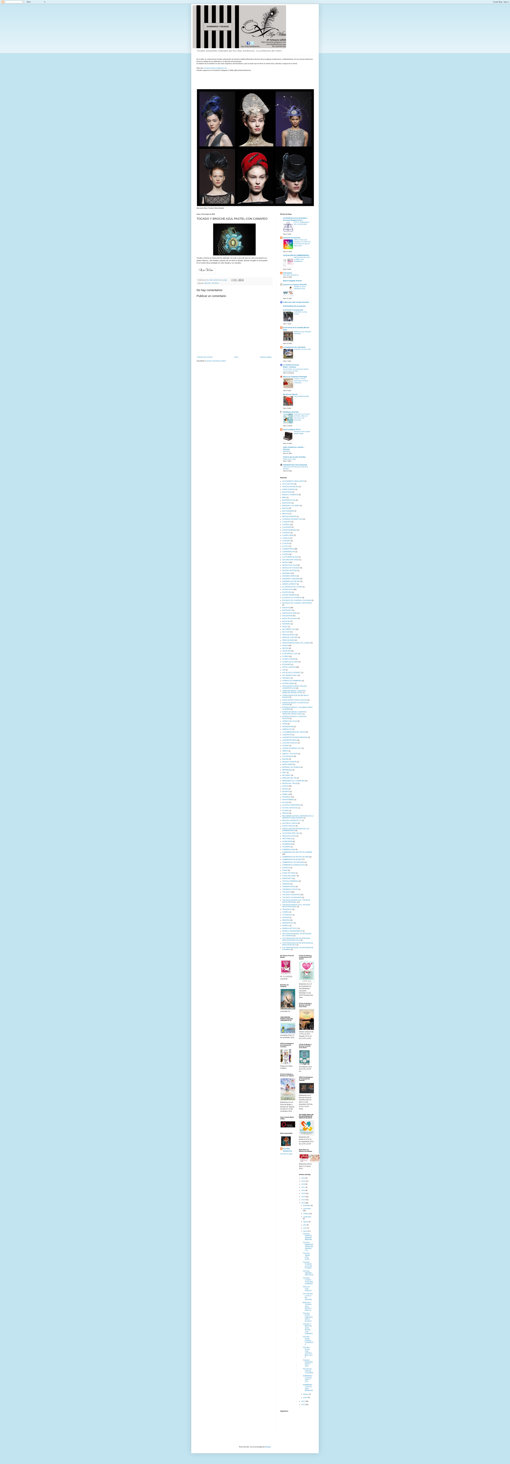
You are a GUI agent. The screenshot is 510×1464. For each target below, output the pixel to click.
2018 (303, 1184)
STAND (285, 870)
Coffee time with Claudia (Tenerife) (296, 302)
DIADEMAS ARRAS (289, 576)
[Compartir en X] (237, 280)
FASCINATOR (287, 616)
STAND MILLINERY (289, 876)
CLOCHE (285, 543)
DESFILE (285, 562)
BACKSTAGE (287, 492)
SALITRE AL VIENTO (289, 823)
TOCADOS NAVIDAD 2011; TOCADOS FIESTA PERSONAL (296, 901)
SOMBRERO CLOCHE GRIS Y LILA (307, 1378)
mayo (305, 1231)
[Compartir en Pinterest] (242, 280)
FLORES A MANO (288, 659)
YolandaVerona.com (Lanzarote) (295, 465)
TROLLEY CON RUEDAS (307, 1289)
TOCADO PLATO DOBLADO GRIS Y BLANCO (308, 1317)
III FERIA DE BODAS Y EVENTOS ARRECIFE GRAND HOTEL (294, 713)
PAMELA (285, 794)
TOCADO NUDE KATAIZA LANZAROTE (308, 1340)
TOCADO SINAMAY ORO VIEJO (308, 1273)
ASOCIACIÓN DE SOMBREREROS (296, 255)
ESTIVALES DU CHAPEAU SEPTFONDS (297, 603)
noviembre (307, 1209)
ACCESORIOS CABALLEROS (293, 481)
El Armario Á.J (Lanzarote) (293, 310)
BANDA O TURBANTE (290, 495)
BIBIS (284, 497)
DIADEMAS (286, 573)
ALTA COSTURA (288, 484)
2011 (303, 1401)
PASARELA (286, 797)
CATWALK (286, 525)
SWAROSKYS (287, 878)
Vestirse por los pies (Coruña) (294, 457)
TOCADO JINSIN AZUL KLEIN (306, 1256)
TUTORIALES (287, 915)
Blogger (268, 1447)
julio (305, 1225)
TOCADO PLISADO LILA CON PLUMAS (307, 1265)
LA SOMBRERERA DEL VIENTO (294, 732)
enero (305, 1397)
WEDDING (286, 920)
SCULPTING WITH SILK (291, 833)
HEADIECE (286, 678)
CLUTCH (285, 546)
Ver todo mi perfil (286, 1154)
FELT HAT (285, 632)
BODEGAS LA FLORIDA (291, 506)
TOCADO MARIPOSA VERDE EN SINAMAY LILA (308, 1246)
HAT (283, 670)
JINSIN (284, 724)
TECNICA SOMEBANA (290, 881)
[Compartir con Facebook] (240, 280)
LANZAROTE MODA (289, 740)
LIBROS (285, 751)
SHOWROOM (287, 844)
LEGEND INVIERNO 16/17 (291, 748)
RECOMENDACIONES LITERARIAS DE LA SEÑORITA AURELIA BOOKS (297, 817)
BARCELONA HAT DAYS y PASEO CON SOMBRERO (302, 259)
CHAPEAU (286, 533)
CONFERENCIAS (288, 552)
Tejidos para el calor (289, 459)
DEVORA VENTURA (289, 570)
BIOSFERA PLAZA (289, 500)
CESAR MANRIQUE (289, 530)
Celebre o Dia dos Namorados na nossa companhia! (301, 380)
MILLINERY (286, 775)
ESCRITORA (287, 592)
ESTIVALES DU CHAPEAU (292, 598)
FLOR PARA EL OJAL (290, 654)
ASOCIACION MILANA (290, 487)
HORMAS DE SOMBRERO (292, 681)
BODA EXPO (286, 503)
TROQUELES (287, 909)
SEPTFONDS (287, 839)
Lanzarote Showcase (290, 743)
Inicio (236, 357)
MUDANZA (286, 451)
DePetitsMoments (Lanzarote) (294, 306)
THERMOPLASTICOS (290, 889)
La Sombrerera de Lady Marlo (294, 347)
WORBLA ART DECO (290, 928)
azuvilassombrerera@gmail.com (215, 68)
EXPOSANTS (287, 610)
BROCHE (207, 283)
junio (305, 1228)
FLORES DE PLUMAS (290, 662)
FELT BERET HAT (288, 629)
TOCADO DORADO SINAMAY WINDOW (307, 1236)
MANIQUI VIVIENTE (289, 762)
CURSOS (285, 554)
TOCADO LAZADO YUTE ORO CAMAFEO (308, 1281)
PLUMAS (285, 810)
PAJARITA (286, 791)
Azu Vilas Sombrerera (287, 1150)
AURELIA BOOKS (288, 489)
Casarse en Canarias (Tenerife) (295, 285)
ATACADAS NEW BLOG (291, 275)
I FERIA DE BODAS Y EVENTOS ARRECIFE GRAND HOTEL (294, 692)
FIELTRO (285, 648)
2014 (303, 1197)
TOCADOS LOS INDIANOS (292, 897)
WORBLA (285, 926)
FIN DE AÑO (286, 651)
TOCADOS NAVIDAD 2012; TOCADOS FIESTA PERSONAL (296, 906)
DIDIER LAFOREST (289, 584)
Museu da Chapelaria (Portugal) (295, 377)
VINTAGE (285, 917)
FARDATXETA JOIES (289, 613)
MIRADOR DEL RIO (289, 778)
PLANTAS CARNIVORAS (291, 805)
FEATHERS (286, 624)
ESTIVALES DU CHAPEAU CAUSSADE (296, 600)
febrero (306, 1394)
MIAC (284, 772)
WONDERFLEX (288, 923)
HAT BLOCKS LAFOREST (291, 673)
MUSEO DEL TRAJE (289, 783)
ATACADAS (287, 273)
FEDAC (285, 627)
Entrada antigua (266, 357)
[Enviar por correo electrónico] (232, 280)
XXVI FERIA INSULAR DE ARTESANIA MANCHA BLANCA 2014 (296, 939)
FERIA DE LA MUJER (290, 637)
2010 (303, 1404)
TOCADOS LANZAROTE (291, 895)
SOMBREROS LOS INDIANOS (293, 862)
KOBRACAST (287, 729)
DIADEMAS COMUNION (291, 579)
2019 (303, 1181)
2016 (303, 1190)
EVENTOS (286, 608)
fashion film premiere (289, 618)
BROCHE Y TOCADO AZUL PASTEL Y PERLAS (307, 1306)
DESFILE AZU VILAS (289, 565)
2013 (303, 1200)
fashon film (286, 621)
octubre (306, 1214)
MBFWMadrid (287, 770)
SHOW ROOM (287, 841)
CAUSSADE (286, 527)
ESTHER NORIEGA (289, 595)
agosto (306, 1222)
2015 (303, 1193)
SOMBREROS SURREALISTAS (293, 865)
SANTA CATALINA (288, 826)
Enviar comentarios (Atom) (216, 361)
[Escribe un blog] (235, 280)
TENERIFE (286, 884)
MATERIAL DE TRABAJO (291, 767)
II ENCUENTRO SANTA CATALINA (294, 700)
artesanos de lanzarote (291, 238)
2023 (303, 1178)
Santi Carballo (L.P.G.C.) (292, 429)
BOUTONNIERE (288, 511)
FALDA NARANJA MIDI (301, 396)
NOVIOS (285, 789)
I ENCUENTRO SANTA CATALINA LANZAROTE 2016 (294, 687)
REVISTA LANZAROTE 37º (291, 820)
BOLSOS (285, 508)
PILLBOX (285, 802)
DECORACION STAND (290, 560)
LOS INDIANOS (288, 756)
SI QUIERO (286, 847)
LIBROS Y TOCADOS (290, 754)
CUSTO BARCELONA (290, 557)
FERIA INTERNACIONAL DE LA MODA (296, 643)
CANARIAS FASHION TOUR (292, 519)
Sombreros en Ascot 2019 (302, 349)
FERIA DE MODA (288, 640)
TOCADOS (215, 283)
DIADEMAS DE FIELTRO (291, 581)
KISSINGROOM (288, 727)
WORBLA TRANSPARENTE (292, 931)
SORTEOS (286, 868)
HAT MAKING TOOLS (290, 675)
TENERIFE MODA (288, 887)
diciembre (307, 1205)
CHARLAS (286, 538)
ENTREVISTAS (287, 589)
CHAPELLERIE (287, 535)
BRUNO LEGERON (289, 516)
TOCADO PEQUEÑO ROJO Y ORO (308, 1363)
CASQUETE (286, 522)
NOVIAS (285, 786)
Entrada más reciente (205, 357)
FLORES (285, 656)
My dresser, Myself (290, 394)
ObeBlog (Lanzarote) (291, 412)
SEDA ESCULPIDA (289, 836)
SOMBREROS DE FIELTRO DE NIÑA (295, 857)
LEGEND (285, 746)
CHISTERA (286, 541)
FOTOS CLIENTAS (289, 667)
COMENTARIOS (288, 549)
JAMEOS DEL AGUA (289, 721)
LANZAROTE (287, 735)
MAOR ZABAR (287, 764)
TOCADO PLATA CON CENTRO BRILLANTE (308, 1352)
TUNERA (285, 912)
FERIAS (285, 645)
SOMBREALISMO (288, 849)
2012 (303, 1203)
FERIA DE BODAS (288, 635)
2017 (303, 1187)
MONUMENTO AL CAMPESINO (293, 781)
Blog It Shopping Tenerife (292, 281)
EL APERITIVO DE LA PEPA (292, 587)
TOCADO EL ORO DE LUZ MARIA (308, 1371)
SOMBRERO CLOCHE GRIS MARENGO (308, 1387)
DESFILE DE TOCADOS (291, 568)
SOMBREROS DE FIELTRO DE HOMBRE (297, 852)
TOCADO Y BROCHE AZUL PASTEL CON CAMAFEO (308, 1329)
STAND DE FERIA (288, 873)
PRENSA (285, 813)
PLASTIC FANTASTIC (290, 808)
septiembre (307, 1217)
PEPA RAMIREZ (288, 800)
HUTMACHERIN (288, 683)
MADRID (285, 759)
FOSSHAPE (286, 664)
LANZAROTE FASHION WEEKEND (295, 737)
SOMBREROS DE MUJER (291, 859)
